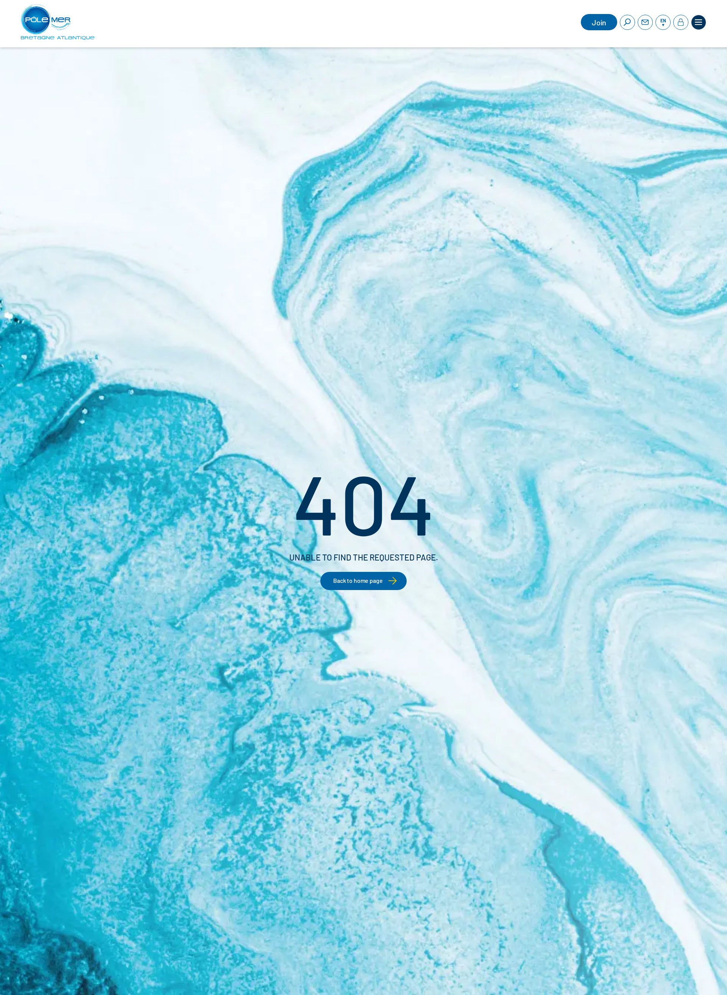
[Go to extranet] (680, 22)
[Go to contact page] (645, 22)
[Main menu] (698, 22)
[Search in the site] (627, 22)
